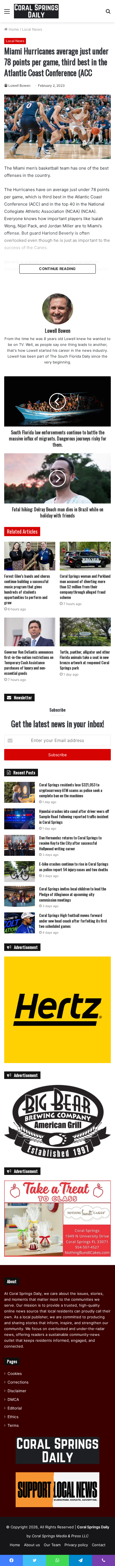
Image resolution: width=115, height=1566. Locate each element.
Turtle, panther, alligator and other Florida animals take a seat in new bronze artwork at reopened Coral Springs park (85, 660)
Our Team (52, 1545)
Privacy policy (76, 1545)
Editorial (15, 1408)
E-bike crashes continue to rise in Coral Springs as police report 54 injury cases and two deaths (73, 866)
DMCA (13, 1399)
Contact (99, 1545)
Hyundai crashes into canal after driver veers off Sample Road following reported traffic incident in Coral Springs (74, 816)
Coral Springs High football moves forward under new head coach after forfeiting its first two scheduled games (73, 920)
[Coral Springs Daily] (36, 11)
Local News (32, 29)
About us (32, 1545)
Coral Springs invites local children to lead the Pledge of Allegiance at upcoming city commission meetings (72, 894)
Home (13, 29)
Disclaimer (17, 1391)
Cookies (15, 1373)
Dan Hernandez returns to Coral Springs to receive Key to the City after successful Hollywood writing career (70, 843)
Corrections (18, 1382)
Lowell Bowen (19, 85)
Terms (13, 1425)
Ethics (13, 1417)
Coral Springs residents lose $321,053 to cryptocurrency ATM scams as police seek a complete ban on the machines (70, 790)
